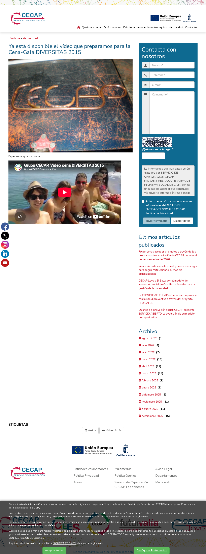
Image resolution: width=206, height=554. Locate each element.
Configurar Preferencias (152, 550)
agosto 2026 (149, 338)
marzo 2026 (148, 373)
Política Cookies (125, 475)
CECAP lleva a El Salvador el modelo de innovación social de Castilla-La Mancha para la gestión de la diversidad (167, 284)
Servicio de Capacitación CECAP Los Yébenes (131, 484)
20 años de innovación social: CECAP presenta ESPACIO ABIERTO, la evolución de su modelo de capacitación (167, 313)
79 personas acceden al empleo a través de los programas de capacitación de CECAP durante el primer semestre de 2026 (168, 255)
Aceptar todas (54, 550)
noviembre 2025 (151, 402)
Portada (14, 38)
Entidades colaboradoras (90, 469)
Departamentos (166, 475)
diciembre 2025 (151, 395)
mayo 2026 (148, 359)
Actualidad (176, 27)
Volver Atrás (113, 430)
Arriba (91, 430)
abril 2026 (147, 366)
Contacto (191, 27)
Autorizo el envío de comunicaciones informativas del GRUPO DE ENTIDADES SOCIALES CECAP (169, 207)
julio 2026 (147, 345)
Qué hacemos (112, 27)
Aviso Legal (163, 469)
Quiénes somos (92, 27)
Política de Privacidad (159, 213)
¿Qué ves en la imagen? (158, 149)
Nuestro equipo (157, 27)
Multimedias (123, 469)
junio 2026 (147, 352)
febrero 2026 (149, 380)
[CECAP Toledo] (28, 18)
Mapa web (162, 482)
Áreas (77, 482)
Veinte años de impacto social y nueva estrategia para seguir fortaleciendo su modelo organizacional (168, 270)
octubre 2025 (149, 409)
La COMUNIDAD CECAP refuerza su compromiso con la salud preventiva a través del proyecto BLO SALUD (168, 299)
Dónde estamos (133, 27)
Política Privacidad (86, 475)
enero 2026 (148, 387)
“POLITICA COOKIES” (64, 543)
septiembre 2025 (152, 416)
